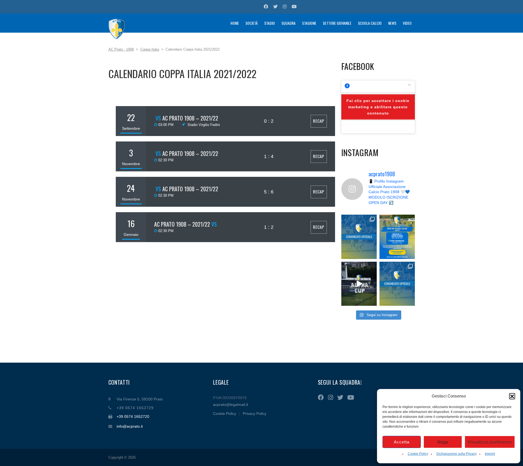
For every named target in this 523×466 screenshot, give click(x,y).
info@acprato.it (130, 426)
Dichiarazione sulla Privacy (456, 454)
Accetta (401, 442)
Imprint (490, 454)
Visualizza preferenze (490, 442)
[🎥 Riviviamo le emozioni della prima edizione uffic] (359, 284)
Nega (442, 442)
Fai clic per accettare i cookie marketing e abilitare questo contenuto (377, 106)
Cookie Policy (418, 454)
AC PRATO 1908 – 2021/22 (190, 118)
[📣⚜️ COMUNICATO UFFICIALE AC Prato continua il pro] (359, 237)
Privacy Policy (254, 413)
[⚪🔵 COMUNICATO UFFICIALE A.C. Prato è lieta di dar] (397, 284)
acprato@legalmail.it (230, 404)
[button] (512, 396)
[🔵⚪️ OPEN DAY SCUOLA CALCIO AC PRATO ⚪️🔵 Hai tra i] (397, 237)
